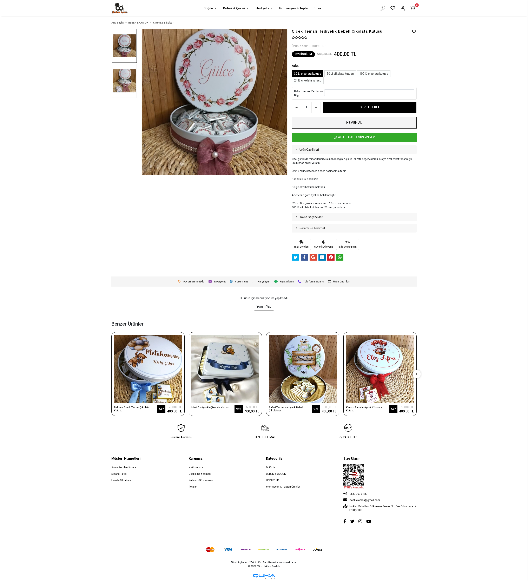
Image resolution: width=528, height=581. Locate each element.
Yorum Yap (264, 306)
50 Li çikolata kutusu (340, 73)
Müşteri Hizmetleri (125, 459)
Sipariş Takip (119, 473)
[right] (416, 374)
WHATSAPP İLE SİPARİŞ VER (356, 137)
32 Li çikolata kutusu (307, 73)
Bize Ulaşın (351, 459)
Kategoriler (275, 459)
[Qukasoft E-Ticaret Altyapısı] (264, 576)
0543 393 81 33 (358, 493)
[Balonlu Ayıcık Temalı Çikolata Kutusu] (148, 369)
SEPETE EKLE (370, 107)
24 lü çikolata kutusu (307, 80)
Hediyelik (262, 8)
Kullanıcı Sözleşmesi (201, 480)
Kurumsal (196, 459)
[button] (413, 8)
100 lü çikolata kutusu (373, 73)
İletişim (193, 486)
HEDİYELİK (272, 480)
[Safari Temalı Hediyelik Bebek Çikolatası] (303, 369)
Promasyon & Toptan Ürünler (300, 8)
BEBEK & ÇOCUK (276, 473)
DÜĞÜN (270, 467)
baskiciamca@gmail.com (365, 500)
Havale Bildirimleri (121, 480)
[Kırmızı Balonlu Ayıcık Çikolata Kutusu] (380, 369)
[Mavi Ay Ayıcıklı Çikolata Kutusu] (225, 369)
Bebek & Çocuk (234, 8)
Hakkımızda (196, 467)
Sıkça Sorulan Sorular (124, 467)
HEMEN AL (354, 123)
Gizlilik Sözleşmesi (200, 473)
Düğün (208, 8)
